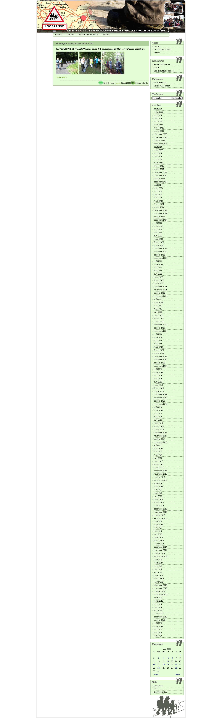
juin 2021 (158, 306)
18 (164, 665)
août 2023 (158, 223)
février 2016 (159, 502)
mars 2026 (158, 125)
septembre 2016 (160, 480)
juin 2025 (158, 153)
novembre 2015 (160, 512)
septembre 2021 (160, 296)
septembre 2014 (160, 556)
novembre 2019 (160, 360)
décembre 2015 (160, 509)
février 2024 (159, 204)
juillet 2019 (158, 372)
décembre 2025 (160, 134)
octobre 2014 (159, 553)
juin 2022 (158, 268)
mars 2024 (158, 201)
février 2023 (159, 242)
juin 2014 (158, 566)
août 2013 (158, 598)
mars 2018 (158, 423)
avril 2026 (158, 121)
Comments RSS (160, 692)
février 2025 (159, 166)
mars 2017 (158, 461)
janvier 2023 (159, 245)
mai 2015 (158, 531)
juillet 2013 (158, 601)
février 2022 (159, 280)
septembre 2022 (160, 258)
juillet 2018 (158, 410)
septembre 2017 (160, 442)
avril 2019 (158, 382)
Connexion (158, 686)
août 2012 (158, 623)
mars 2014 (158, 576)
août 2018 (158, 407)
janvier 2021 (159, 322)
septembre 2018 (160, 404)
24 (159, 668)
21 (176, 665)
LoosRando (54, 26)
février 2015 (159, 541)
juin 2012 (158, 629)
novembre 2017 (160, 436)
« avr (156, 675)
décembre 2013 (160, 585)
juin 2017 (158, 452)
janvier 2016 (159, 506)
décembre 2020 (160, 325)
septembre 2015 (160, 518)
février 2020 (159, 350)
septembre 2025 (160, 144)
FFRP (156, 68)
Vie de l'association (162, 86)
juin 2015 (158, 528)
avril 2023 (158, 236)
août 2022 (158, 261)
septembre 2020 (160, 331)
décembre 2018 (160, 395)
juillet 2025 (158, 150)
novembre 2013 (160, 588)
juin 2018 (158, 414)
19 (168, 665)
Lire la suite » (61, 77)
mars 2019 (158, 385)
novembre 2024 (160, 175)
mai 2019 (158, 379)
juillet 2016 (158, 487)
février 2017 (159, 464)
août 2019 (158, 369)
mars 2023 (158, 239)
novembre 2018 (160, 398)
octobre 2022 (159, 255)
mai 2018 (158, 417)
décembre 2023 (160, 210)
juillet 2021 (158, 302)
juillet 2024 (158, 188)
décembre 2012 (160, 617)
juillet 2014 (158, 563)
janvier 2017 (159, 468)
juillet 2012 (158, 626)
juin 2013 (158, 604)
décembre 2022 (160, 248)
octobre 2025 (159, 141)
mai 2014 (158, 569)
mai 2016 (158, 493)
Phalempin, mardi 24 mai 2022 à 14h (74, 43)
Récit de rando (108, 83)
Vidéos (106, 34)
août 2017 (158, 445)
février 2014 (159, 579)
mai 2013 (158, 607)
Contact (70, 34)
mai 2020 (158, 344)
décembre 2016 (160, 471)
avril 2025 (158, 160)
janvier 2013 (159, 614)
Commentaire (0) (141, 83)
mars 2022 (158, 277)
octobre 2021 (159, 293)
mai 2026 (158, 118)
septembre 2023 (160, 220)
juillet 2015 (158, 525)
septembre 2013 (160, 595)
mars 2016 (158, 499)
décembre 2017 (160, 433)
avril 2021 (158, 312)
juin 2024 (158, 191)
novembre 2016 (160, 474)
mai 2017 (158, 455)
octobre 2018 (159, 401)
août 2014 (158, 560)
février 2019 (159, 388)
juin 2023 (158, 229)
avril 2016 (158, 496)
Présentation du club (88, 34)
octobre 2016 (159, 477)
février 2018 (159, 426)
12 (168, 661)
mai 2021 (158, 309)
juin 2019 (158, 375)
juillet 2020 (158, 337)
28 (176, 668)
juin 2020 (158, 341)
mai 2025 (158, 156)
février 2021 (159, 318)
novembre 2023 (160, 214)
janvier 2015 (159, 544)
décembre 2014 (160, 547)
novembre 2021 (160, 290)
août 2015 (158, 522)
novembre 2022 (160, 252)
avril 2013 (158, 610)
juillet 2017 (158, 449)
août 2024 (158, 185)
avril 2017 (158, 458)
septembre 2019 (160, 366)
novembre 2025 (160, 137)
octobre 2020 (159, 328)
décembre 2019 (160, 356)
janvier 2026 (159, 131)
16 (154, 665)
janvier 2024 (159, 207)
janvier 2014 (159, 582)
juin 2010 (158, 636)
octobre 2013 (159, 591)
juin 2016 (158, 490)
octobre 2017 (159, 439)
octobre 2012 (159, 620)
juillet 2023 (158, 226)
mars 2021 (158, 315)
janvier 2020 (159, 353)
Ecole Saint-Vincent (162, 64)
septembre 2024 (160, 182)
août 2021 (158, 299)
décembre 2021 (160, 287)
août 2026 (158, 109)
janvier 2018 (159, 429)
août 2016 (158, 483)
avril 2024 (158, 198)
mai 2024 (158, 195)
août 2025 (158, 147)
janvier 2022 (159, 283)
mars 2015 (158, 537)
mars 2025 (158, 163)
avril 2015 (158, 534)
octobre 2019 (159, 363)
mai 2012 (158, 633)
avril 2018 (158, 420)
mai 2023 (158, 233)
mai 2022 (158, 271)
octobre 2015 (159, 515)
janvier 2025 (159, 169)
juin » (178, 675)
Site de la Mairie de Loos (164, 71)
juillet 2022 (158, 264)
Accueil (58, 34)
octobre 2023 (159, 217)
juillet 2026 (158, 112)
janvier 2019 (159, 391)
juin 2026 (158, 115)
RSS (156, 689)
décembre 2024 (160, 172)
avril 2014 (158, 572)
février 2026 (159, 128)
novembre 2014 (160, 550)
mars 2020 (158, 347)
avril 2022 (158, 274)
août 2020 (158, 334)
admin (118, 83)
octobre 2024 (159, 179)
